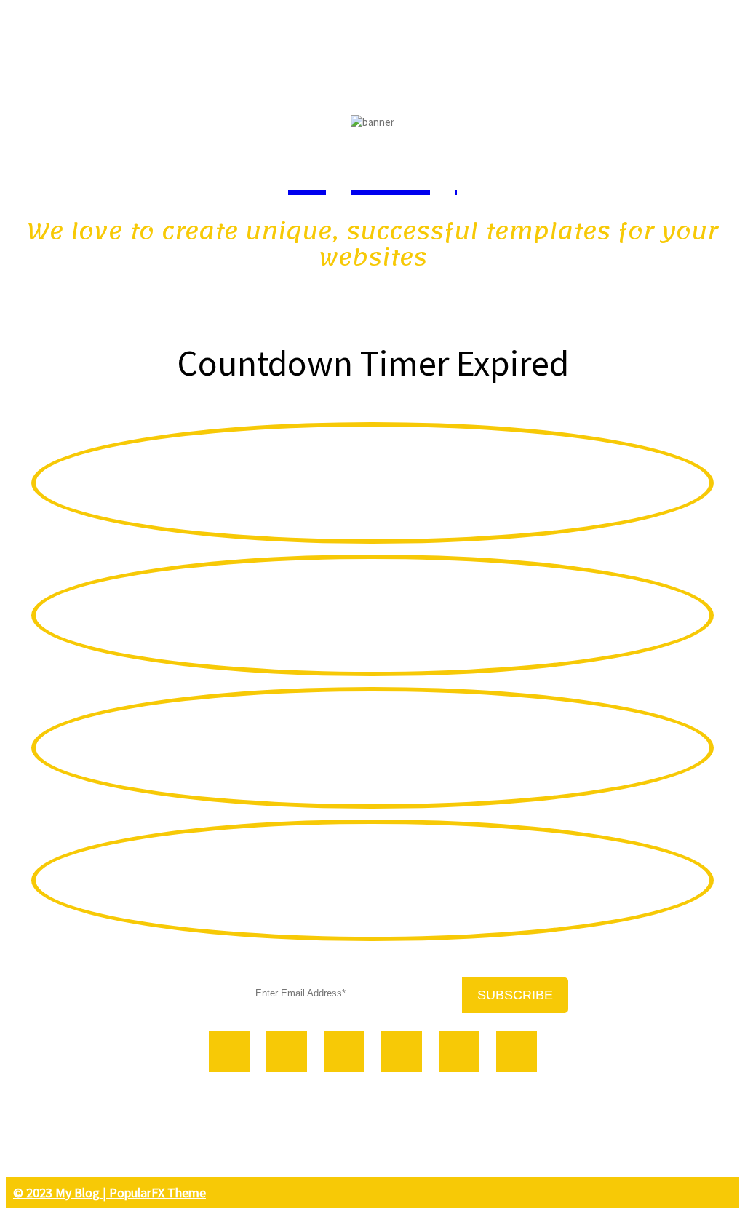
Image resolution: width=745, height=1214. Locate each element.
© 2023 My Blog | (61, 1192)
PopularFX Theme (157, 1192)
